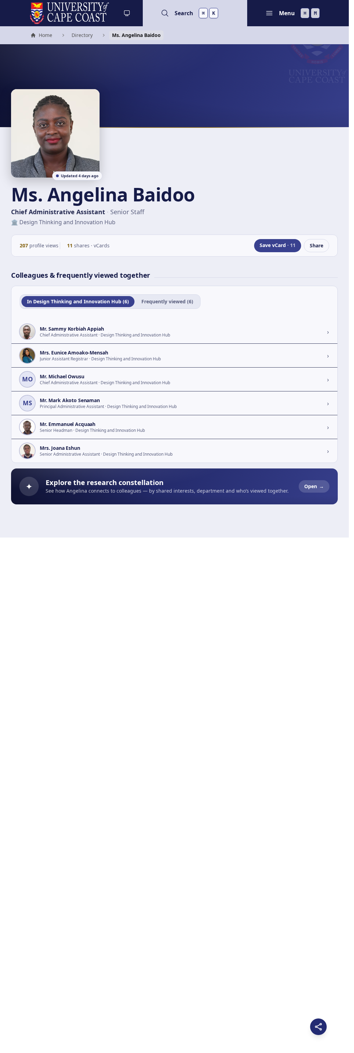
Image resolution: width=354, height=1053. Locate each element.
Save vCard (278, 245)
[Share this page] (318, 1026)
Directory (82, 35)
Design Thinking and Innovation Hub (67, 222)
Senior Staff (127, 212)
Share (316, 245)
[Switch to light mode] (127, 13)
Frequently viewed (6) (167, 301)
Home (41, 36)
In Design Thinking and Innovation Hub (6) (78, 301)
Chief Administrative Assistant (58, 212)
